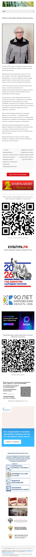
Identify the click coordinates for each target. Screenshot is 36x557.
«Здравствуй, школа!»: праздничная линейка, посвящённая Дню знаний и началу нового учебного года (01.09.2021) (26, 154)
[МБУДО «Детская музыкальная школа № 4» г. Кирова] (18, 6)
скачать (26, 401)
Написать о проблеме (12, 442)
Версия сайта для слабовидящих (18, 174)
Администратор (9, 21)
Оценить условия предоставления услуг (18, 237)
